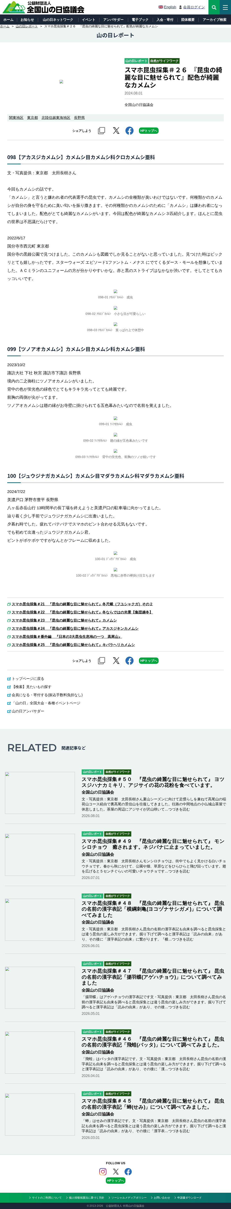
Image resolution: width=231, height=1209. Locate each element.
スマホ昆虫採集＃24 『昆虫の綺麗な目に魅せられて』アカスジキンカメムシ (75, 628)
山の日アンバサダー (28, 711)
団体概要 (188, 19)
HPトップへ (148, 130)
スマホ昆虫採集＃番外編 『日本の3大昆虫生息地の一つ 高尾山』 (67, 637)
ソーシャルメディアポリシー (129, 1197)
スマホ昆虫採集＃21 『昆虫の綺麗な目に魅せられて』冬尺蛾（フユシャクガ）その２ (82, 604)
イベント (88, 19)
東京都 (32, 118)
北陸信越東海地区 (56, 118)
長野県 (79, 118)
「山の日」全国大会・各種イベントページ (46, 703)
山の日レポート (27, 26)
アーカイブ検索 (214, 19)
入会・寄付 (165, 19)
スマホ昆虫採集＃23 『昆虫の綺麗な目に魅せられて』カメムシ (64, 620)
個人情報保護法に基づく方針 (86, 1197)
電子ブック (140, 19)
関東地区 (16, 118)
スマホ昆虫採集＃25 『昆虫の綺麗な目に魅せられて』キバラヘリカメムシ (73, 645)
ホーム (8, 19)
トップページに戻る (28, 679)
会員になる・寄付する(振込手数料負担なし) (47, 695)
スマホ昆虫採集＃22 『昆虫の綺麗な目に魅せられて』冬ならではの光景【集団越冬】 (82, 612)
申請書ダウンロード (189, 1197)
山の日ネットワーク (58, 19)
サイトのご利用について (47, 1197)
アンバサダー (113, 19)
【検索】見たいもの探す (31, 687)
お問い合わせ (162, 1197)
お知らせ (27, 19)
